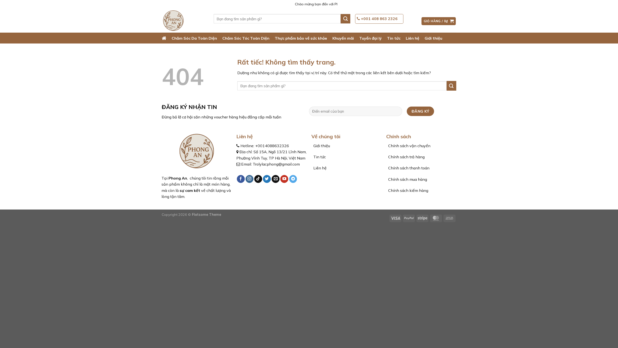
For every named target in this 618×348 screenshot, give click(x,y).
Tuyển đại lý (370, 38)
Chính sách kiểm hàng (407, 190)
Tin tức (393, 38)
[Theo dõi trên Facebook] (241, 179)
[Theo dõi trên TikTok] (258, 179)
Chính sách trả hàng (406, 156)
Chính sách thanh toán (408, 168)
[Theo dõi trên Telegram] (293, 179)
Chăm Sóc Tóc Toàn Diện (245, 38)
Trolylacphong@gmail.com (276, 164)
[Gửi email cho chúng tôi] (276, 179)
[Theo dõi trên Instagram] (249, 179)
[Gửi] (345, 18)
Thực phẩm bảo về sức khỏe (301, 38)
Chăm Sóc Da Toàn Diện (194, 38)
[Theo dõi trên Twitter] (267, 179)
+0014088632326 (272, 145)
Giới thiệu (433, 38)
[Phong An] (184, 21)
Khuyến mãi (343, 38)
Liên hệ (412, 38)
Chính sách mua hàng (407, 179)
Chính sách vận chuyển (408, 145)
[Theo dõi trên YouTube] (284, 179)
